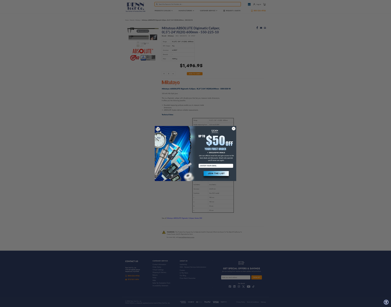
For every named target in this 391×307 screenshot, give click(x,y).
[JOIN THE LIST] (216, 175)
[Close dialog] (233, 128)
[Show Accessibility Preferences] (386, 302)
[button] (216, 175)
